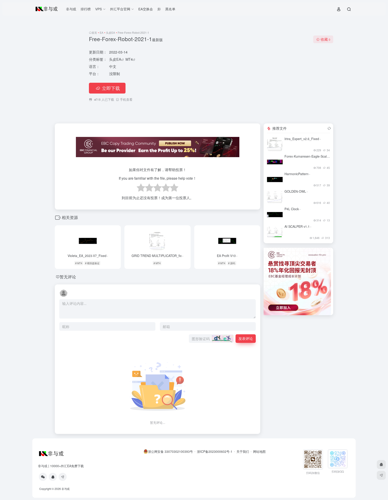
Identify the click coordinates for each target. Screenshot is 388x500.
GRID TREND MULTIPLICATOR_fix (157, 255)
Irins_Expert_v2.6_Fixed (302, 138)
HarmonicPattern (297, 174)
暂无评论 (68, 276)
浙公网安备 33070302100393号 (170, 451)
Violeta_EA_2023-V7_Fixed (88, 255)
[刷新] (329, 128)
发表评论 (245, 338)
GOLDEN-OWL (296, 191)
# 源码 (231, 263)
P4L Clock (292, 209)
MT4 (129, 59)
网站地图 (259, 451)
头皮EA (110, 32)
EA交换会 (145, 9)
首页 (94, 32)
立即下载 (111, 88)
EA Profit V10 (227, 255)
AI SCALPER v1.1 (297, 226)
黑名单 (170, 9)
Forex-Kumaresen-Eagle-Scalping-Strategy (315, 156)
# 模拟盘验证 (92, 263)
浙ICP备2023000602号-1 (214, 451)
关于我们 (242, 451)
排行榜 (86, 9)
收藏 (325, 39)
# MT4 (78, 263)
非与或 (71, 9)
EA (101, 32)
